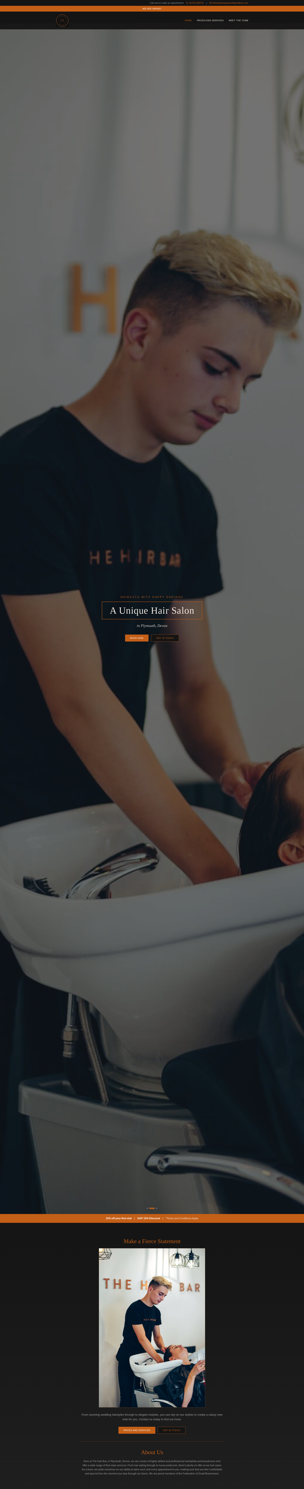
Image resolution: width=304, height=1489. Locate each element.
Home (188, 20)
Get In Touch (165, 638)
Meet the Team (238, 20)
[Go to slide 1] (149, 1208)
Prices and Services (210, 20)
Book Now (136, 638)
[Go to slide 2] (154, 1208)
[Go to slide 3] (156, 1208)
